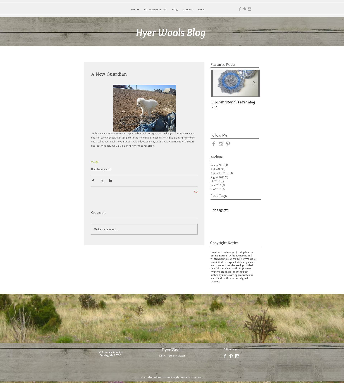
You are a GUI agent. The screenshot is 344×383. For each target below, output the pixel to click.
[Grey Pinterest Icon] (244, 9)
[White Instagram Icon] (237, 356)
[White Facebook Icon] (225, 356)
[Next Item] (254, 83)
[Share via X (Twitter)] (101, 180)
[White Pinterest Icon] (231, 356)
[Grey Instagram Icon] (249, 9)
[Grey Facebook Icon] (240, 9)
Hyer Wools (172, 350)
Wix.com (198, 377)
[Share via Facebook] (93, 180)
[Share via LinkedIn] (110, 180)
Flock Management (101, 169)
